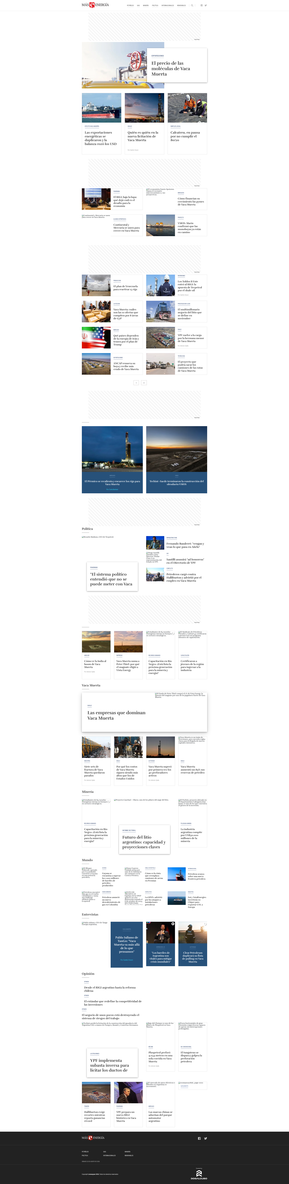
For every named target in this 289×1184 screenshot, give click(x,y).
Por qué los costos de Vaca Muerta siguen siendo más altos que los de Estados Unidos (127, 772)
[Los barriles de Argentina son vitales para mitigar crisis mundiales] (160, 932)
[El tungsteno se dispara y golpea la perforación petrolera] (192, 1033)
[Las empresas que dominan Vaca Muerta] (181, 712)
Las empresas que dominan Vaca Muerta (116, 715)
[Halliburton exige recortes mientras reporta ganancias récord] (96, 1092)
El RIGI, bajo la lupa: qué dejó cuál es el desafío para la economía (125, 202)
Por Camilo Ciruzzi (133, 150)
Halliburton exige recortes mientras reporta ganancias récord (94, 1116)
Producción (117, 280)
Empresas (119, 655)
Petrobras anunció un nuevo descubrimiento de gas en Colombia (111, 901)
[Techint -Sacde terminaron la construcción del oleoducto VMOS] (176, 449)
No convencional (186, 1047)
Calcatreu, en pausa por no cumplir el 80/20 (185, 136)
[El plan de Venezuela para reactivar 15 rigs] (96, 285)
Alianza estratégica (119, 219)
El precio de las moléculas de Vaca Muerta (170, 68)
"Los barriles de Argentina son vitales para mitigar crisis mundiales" (160, 957)
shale (130, 126)
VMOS (176, 475)
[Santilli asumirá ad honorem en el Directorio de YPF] (155, 558)
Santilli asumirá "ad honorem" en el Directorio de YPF (185, 561)
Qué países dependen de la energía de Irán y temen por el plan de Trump (126, 340)
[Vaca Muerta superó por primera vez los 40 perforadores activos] (160, 747)
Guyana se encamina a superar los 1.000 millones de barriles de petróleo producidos (111, 879)
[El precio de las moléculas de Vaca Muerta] (144, 65)
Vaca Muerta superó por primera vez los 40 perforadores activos (160, 771)
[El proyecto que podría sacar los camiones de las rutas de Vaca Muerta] (160, 364)
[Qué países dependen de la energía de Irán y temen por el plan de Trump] (96, 337)
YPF (168, 553)
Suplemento (184, 1086)
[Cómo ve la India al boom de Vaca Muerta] (96, 642)
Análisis (86, 655)
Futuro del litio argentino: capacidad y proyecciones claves (143, 842)
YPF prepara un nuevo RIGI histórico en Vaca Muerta (126, 1116)
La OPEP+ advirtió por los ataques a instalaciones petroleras (153, 901)
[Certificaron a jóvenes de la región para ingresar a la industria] (192, 642)
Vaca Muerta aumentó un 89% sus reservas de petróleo (193, 769)
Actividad (152, 761)
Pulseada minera (186, 823)
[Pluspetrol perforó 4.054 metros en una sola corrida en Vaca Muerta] (160, 1033)
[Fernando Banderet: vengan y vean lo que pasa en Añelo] (155, 543)
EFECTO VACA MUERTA (92, 126)
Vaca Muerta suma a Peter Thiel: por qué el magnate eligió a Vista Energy (127, 666)
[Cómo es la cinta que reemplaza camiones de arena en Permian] (134, 874)
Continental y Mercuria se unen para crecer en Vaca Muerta (126, 227)
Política (155, 5)
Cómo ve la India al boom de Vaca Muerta (95, 664)
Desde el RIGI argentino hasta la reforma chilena (110, 989)
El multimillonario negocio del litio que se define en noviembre (190, 314)
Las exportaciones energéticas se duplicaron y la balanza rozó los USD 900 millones (101, 140)
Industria (87, 761)
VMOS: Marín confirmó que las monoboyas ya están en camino (189, 228)
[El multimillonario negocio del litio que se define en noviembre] (160, 311)
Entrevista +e (160, 947)
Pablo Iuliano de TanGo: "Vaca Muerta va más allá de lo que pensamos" (127, 945)
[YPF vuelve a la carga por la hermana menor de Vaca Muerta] (160, 337)
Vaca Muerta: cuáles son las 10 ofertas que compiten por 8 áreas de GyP (125, 314)
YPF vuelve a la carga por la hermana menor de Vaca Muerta (191, 338)
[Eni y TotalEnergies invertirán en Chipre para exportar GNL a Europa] (177, 898)
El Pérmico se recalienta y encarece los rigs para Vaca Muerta (112, 483)
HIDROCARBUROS (106, 892)
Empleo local (176, 126)
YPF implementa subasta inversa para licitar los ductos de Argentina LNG (109, 1068)
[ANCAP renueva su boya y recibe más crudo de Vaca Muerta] (96, 364)
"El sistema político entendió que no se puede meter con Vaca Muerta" (111, 581)
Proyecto (181, 217)
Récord (151, 1047)
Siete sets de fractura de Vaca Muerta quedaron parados (94, 771)
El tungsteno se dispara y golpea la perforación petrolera (191, 1057)
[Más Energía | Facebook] (201, 5)
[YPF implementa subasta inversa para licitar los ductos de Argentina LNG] (112, 1045)
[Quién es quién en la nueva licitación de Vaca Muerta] (144, 108)
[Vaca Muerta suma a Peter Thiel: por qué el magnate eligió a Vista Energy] (128, 642)
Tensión (86, 1106)
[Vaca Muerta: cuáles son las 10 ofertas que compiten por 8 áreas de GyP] (96, 311)
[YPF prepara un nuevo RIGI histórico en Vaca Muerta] (128, 1092)
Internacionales (168, 5)
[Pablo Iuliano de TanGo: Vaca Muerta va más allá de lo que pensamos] (96, 945)
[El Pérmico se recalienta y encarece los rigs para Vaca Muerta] (112, 449)
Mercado (116, 330)
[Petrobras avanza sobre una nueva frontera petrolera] (177, 874)
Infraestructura (172, 538)
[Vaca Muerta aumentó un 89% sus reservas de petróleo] (192, 747)
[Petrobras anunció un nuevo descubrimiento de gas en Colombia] (91, 898)
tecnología (181, 356)
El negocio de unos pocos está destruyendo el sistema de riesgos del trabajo (110, 1016)
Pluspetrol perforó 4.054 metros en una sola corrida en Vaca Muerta (160, 1057)
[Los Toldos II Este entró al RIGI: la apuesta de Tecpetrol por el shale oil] (160, 285)
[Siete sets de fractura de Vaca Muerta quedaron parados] (96, 747)
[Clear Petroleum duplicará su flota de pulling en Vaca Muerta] (192, 932)
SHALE (89, 705)
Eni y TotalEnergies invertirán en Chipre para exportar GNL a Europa (197, 902)
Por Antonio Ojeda (183, 346)
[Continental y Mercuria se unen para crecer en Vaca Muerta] (96, 225)
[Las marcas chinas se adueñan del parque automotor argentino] (160, 1092)
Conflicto (170, 568)
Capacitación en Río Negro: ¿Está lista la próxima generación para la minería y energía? (160, 667)
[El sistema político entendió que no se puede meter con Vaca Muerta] (112, 559)
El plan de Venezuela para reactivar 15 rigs (125, 288)
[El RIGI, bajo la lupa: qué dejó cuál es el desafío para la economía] (96, 199)
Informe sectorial (129, 830)
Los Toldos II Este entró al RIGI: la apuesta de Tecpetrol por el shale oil (190, 286)
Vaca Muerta (127, 929)
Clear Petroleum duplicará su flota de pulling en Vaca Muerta (192, 957)
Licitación (116, 304)
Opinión (86, 981)
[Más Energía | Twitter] (205, 5)
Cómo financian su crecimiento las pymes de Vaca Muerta (191, 201)
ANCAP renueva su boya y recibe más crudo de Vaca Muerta (126, 366)
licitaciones (94, 1054)
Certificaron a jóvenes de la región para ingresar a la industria (192, 666)
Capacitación (185, 655)
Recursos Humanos (154, 655)
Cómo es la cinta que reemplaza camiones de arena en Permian (154, 877)
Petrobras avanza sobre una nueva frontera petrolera (196, 876)
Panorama (116, 191)
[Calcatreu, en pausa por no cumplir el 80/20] (187, 108)
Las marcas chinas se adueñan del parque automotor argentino (160, 1116)
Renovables (181, 5)
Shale (179, 329)
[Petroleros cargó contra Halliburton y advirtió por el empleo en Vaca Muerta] (155, 574)
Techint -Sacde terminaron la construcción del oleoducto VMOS (177, 483)
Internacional (192, 868)
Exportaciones (157, 56)
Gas (138, 5)
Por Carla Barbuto (112, 489)
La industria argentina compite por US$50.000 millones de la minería (191, 835)
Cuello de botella (150, 868)
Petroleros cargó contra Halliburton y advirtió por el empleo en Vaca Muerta (184, 578)
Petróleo (130, 5)
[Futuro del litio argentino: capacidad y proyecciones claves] (144, 822)
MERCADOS (181, 193)
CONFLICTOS (148, 892)
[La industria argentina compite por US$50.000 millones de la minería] (192, 810)
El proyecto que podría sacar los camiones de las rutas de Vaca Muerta (190, 366)
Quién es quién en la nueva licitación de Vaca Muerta (143, 136)
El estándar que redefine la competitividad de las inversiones (113, 1003)
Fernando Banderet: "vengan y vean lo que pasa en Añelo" (185, 545)
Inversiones (181, 276)
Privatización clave (184, 304)
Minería (146, 5)
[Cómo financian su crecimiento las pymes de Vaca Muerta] (160, 199)
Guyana (104, 868)
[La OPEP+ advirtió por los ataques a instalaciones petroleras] (134, 898)
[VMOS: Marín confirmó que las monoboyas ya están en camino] (160, 225)
